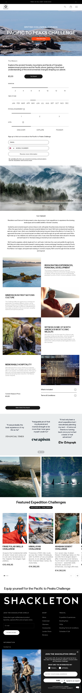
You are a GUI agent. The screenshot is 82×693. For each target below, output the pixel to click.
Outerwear (46, 621)
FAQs (61, 624)
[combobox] (11, 148)
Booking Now (63, 621)
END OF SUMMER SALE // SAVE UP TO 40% (41, 2)
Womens (45, 624)
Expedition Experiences (67, 617)
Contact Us (7, 647)
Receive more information (28, 154)
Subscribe (11, 632)
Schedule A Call (64, 631)
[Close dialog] (77, 652)
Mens (44, 617)
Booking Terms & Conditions (69, 628)
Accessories (46, 628)
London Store (46, 631)
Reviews (45, 635)
